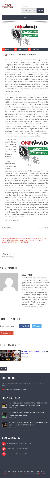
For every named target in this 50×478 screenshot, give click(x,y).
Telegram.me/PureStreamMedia (18, 454)
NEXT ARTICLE (42, 228)
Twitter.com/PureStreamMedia (17, 449)
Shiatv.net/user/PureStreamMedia (18, 443)
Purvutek (42, 474)
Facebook (25, 326)
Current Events (22, 49)
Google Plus (7, 333)
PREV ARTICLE (7, 228)
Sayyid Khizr (35, 49)
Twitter (37, 326)
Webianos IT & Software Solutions (16, 474)
